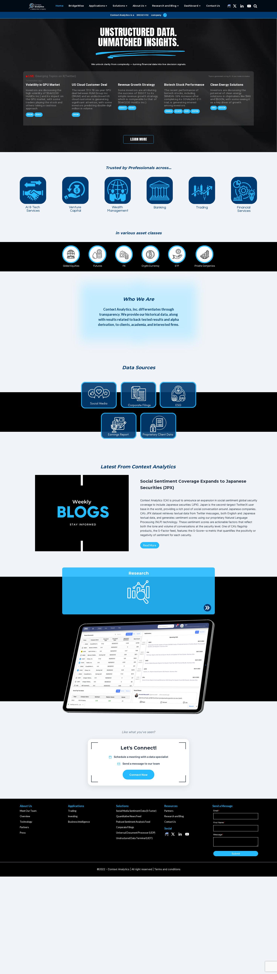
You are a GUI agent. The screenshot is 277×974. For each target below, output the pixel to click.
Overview (25, 816)
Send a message (133, 763)
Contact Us (213, 5)
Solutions (119, 5)
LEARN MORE (138, 139)
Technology (26, 821)
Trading (72, 810)
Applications (97, 5)
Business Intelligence (79, 821)
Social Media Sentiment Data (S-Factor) (136, 810)
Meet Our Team (28, 810)
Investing (72, 816)
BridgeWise (76, 5)
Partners (24, 827)
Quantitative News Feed (128, 816)
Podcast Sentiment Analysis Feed (133, 821)
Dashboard (191, 5)
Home (60, 5)
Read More (149, 545)
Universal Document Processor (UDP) (135, 832)
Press (23, 832)
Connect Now (138, 774)
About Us (138, 5)
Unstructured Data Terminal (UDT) (134, 838)
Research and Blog (164, 5)
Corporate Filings (125, 827)
